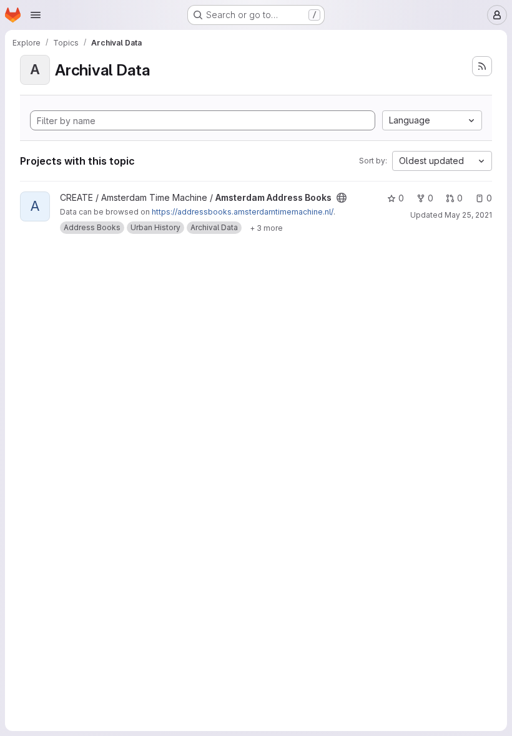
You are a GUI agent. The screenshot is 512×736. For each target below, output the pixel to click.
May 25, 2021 (468, 215)
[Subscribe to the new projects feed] (482, 66)
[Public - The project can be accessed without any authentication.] (342, 198)
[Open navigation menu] (36, 15)
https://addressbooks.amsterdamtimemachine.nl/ (242, 211)
